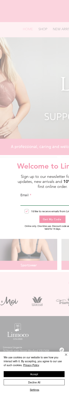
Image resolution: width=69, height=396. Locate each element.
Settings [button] (34, 390)
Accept (34, 374)
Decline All (34, 382)
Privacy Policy (31, 365)
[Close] (63, 356)
